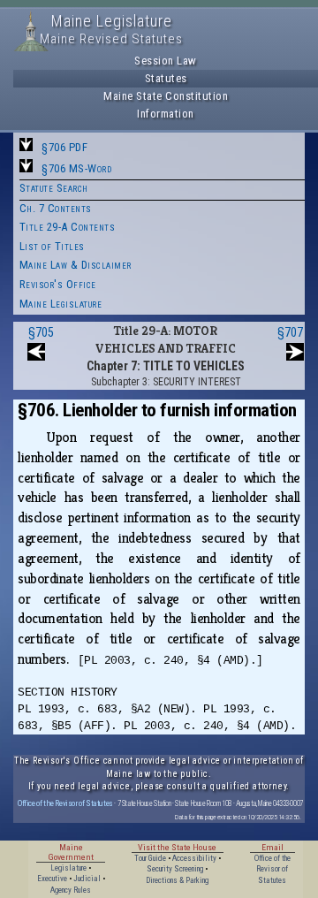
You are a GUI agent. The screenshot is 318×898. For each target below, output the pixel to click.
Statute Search (53, 187)
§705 (41, 332)
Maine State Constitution (165, 96)
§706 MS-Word (76, 168)
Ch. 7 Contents (55, 208)
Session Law (165, 60)
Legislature (68, 868)
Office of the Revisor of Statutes (65, 803)
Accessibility (194, 858)
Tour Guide (150, 858)
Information (165, 113)
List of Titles (52, 246)
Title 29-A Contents (67, 226)
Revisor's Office (57, 284)
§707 (290, 332)
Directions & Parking (177, 880)
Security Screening (175, 868)
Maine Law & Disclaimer (75, 264)
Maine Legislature (60, 303)
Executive (52, 878)
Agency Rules (70, 890)
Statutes (166, 78)
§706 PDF (64, 147)
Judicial (87, 878)
